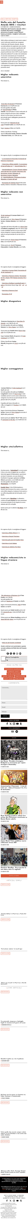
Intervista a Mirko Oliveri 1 (10, 533)
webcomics (19, 678)
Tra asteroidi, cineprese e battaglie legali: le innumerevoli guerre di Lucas (13, 1022)
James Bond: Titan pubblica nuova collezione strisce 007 (13, 841)
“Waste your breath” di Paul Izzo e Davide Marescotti (13, 983)
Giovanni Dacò (5, 1061)
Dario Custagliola (15, 27)
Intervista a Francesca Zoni (10, 290)
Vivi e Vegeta (15, 219)
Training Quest (14, 182)
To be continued (13, 674)
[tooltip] (8, 653)
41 (26, 285)
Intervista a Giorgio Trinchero (10, 536)
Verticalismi (14, 470)
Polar (19, 604)
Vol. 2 (20, 166)
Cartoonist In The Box (8, 419)
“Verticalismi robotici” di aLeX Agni (11, 949)
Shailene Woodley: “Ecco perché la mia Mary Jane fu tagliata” (13, 868)
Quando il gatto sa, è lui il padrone (12, 1058)
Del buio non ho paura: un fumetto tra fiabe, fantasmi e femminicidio (13, 1095)
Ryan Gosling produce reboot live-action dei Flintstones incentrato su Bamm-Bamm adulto (14, 817)
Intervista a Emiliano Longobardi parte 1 (13, 283)
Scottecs (7, 128)
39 (20, 285)
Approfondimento (7, 169)
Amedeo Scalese (6, 1174)
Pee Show (20, 508)
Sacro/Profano (7, 109)
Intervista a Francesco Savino (10, 276)
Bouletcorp (9, 601)
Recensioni (5, 991)
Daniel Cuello (8, 676)
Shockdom (13, 498)
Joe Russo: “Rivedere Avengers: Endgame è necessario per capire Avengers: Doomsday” (13, 762)
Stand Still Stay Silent (7, 619)
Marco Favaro (5, 1137)
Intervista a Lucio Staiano (9, 543)
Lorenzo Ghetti (14, 671)
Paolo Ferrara (6, 1098)
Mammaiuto (4, 484)
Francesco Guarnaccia (14, 669)
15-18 (12, 245)
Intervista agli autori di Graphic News (13, 540)
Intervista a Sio (21, 171)
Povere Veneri (15, 239)
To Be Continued (5, 215)
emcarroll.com (7, 612)
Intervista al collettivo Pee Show (11, 547)
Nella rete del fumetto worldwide (11, 642)
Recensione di (6, 182)
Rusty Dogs (24, 226)
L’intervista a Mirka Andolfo (10, 164)
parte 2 (3, 285)
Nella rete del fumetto (9, 19)
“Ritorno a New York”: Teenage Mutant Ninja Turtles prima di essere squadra (13, 1171)
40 (23, 285)
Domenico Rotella (6, 1025)
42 (2, 287)
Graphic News (5, 487)
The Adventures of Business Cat (10, 595)
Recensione (10, 173)
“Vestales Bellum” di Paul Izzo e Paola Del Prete (13, 914)
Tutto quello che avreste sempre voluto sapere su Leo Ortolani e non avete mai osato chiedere (13, 1133)
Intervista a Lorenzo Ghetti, (10, 270)
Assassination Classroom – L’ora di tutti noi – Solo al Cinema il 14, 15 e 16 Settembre (14, 787)
